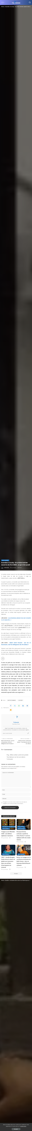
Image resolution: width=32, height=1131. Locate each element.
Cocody (21, 700)
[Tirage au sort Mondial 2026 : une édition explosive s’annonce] (8, 824)
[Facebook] (10, 705)
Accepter (16, 1129)
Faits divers (5, 560)
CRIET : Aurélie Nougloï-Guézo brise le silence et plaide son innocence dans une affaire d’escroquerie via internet (8, 862)
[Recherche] (30, 2)
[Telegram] (27, 705)
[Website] (28, 733)
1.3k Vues (19, 567)
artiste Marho (12, 700)
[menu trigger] (3, 2)
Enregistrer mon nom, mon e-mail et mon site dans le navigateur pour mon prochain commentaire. (15, 802)
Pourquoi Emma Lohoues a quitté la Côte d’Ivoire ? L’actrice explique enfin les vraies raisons (23, 836)
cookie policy (23, 1126)
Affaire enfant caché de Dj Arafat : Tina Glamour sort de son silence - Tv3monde (18, 757)
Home (2, 6)
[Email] (10, 710)
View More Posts (16, 724)
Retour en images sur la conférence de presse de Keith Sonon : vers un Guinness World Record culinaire (24, 861)
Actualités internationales (10, 826)
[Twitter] (14, 705)
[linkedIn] (23, 705)
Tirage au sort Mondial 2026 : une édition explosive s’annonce (8, 834)
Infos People (21, 828)
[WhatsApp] (19, 705)
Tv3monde (6, 567)
